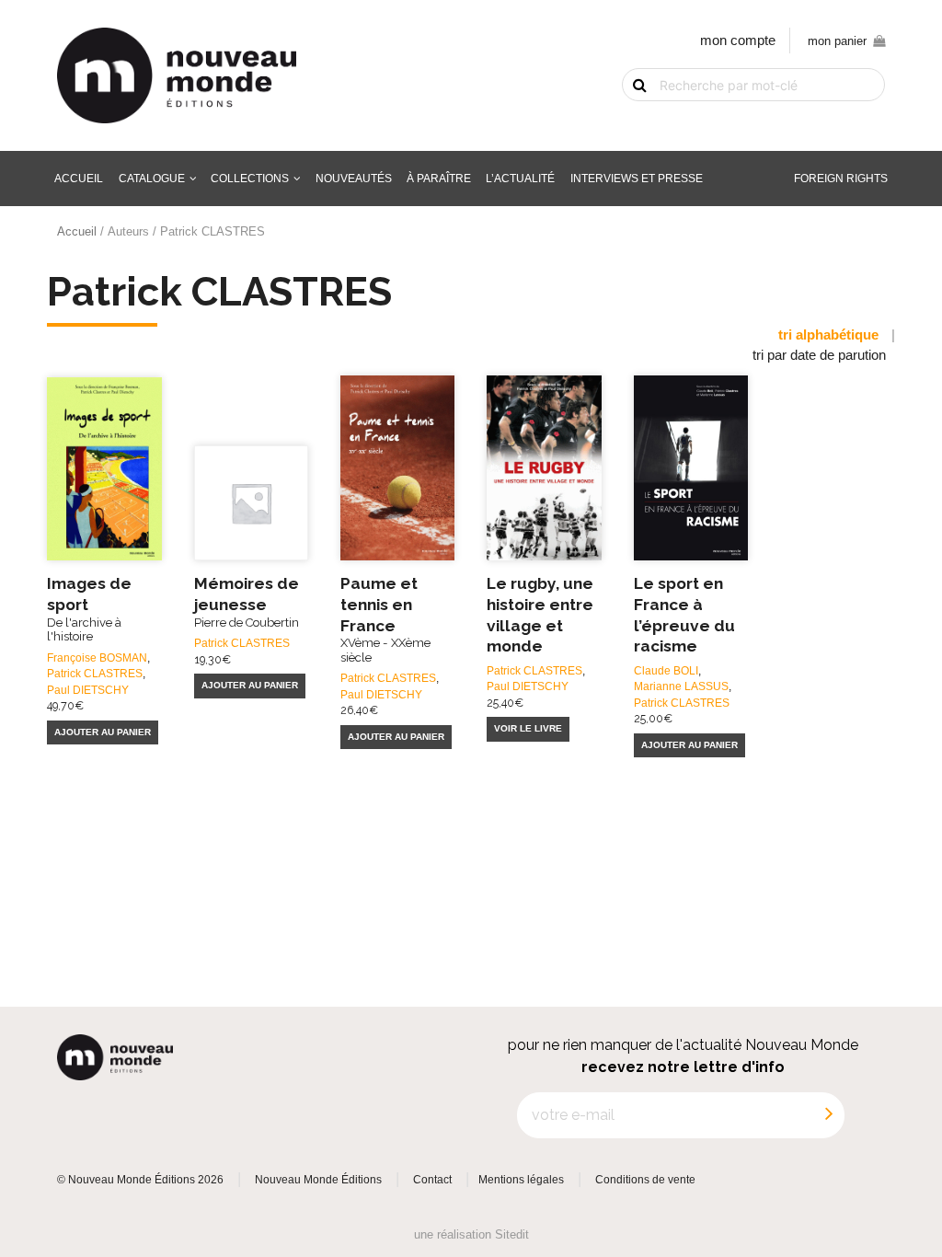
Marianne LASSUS (681, 686)
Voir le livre (528, 728)
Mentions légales (521, 1179)
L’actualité (520, 178)
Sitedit (512, 1234)
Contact (432, 1179)
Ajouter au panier (102, 732)
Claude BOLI (666, 670)
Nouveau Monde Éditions (318, 1179)
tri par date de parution (819, 355)
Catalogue (152, 178)
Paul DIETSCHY (88, 690)
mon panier (837, 41)
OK (628, 116)
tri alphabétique (828, 335)
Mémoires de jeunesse (246, 601)
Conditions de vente (645, 1179)
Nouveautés (354, 178)
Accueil (78, 178)
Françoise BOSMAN (97, 657)
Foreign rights (841, 178)
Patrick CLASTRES (95, 673)
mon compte (737, 40)
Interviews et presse (636, 178)
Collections (250, 178)
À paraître (439, 178)
